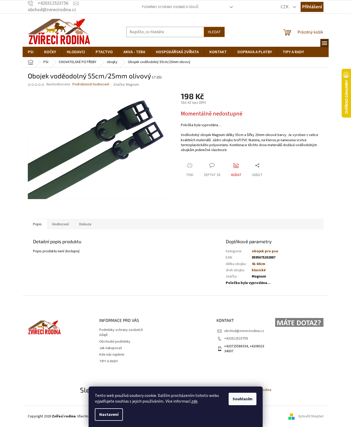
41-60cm (258, 264)
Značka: (126, 84)
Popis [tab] (37, 224)
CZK (285, 7)
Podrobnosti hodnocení (90, 84)
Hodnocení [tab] (60, 224)
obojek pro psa (265, 251)
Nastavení (108, 414)
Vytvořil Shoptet (310, 416)
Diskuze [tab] (85, 224)
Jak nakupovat (110, 348)
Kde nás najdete (111, 354)
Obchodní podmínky (114, 341)
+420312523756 (236, 338)
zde (194, 401)
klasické (259, 270)
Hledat (214, 32)
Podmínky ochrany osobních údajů (170, 7)
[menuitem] (31, 52)
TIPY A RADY (108, 361)
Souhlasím (243, 399)
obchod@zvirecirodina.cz (244, 331)
